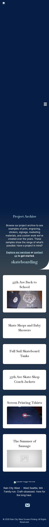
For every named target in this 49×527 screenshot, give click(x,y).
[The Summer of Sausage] (24, 453)
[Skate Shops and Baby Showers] (24, 328)
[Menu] (45, 104)
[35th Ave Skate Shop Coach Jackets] (24, 380)
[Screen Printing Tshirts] (24, 412)
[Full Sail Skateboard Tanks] (24, 354)
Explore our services (18, 252)
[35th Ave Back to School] (24, 294)
